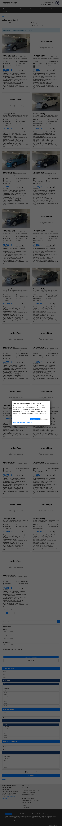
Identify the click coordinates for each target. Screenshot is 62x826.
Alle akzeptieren (35, 419)
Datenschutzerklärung (19, 422)
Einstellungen (44, 419)
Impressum (29, 422)
